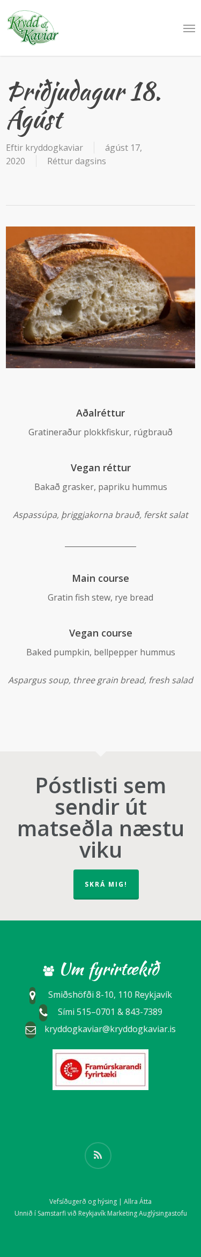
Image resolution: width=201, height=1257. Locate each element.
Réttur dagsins (76, 161)
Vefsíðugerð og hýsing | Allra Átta (100, 1201)
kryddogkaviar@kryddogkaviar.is (110, 1029)
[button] (189, 28)
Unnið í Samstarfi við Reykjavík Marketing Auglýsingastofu (100, 1213)
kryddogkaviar (54, 148)
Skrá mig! (106, 884)
